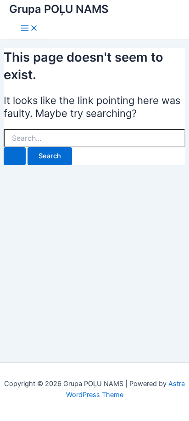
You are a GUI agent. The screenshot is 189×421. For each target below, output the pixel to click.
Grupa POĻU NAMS (58, 9)
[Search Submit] (15, 156)
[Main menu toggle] (29, 29)
